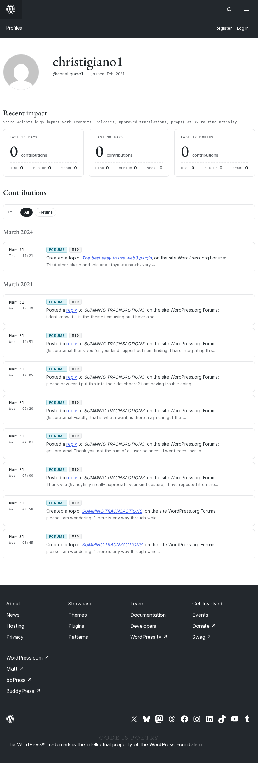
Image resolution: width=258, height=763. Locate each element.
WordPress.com (27, 657)
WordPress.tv (149, 637)
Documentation (148, 615)
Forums (45, 212)
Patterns (78, 637)
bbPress (19, 680)
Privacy (15, 637)
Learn (136, 603)
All (26, 212)
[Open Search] (229, 9)
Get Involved (207, 603)
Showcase (80, 603)
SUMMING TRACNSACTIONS (112, 511)
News (13, 615)
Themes (77, 615)
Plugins (76, 626)
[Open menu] (248, 9)
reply (71, 310)
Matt (15, 669)
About (13, 603)
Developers (143, 626)
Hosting (15, 626)
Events (200, 615)
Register (224, 28)
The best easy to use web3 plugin (117, 257)
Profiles (14, 28)
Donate (204, 626)
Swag (201, 637)
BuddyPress (23, 691)
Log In (243, 28)
